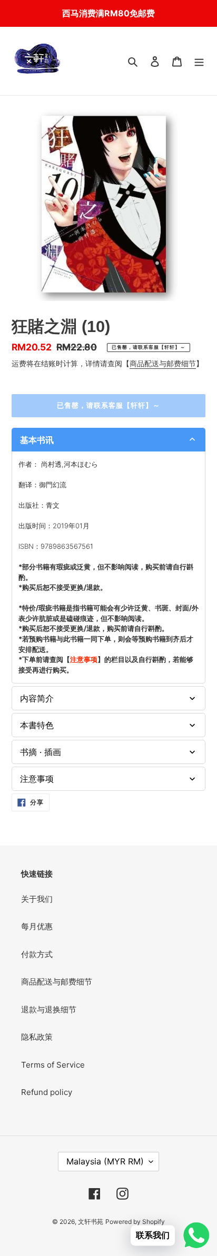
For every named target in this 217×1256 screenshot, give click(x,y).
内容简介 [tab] (37, 698)
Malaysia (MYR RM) (105, 1161)
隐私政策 (37, 1037)
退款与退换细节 (48, 1009)
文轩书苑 (90, 1221)
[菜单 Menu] (199, 61)
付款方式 (37, 954)
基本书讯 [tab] (37, 440)
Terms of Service (53, 1065)
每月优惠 (37, 926)
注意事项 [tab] (37, 778)
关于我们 (37, 899)
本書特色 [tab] (37, 725)
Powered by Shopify (135, 1221)
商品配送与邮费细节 (163, 363)
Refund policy (46, 1092)
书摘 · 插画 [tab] (40, 752)
